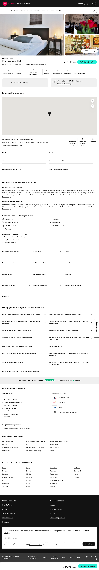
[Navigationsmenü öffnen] (94, 3)
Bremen (28, 480)
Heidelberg (54, 468)
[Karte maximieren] (92, 101)
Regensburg (54, 474)
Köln (3, 480)
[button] (95, 11)
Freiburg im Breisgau (56, 480)
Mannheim (53, 477)
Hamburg (5, 474)
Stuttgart (5, 486)
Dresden (29, 471)
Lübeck (52, 486)
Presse (52, 513)
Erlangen (77, 477)
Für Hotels (5, 509)
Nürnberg (29, 474)
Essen (28, 486)
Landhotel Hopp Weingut (34, 450)
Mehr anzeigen (6, 197)
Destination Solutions (8, 513)
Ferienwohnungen (7, 518)
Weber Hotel (54, 444)
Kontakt (52, 505)
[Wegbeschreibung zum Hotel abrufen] (92, 106)
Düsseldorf (5, 483)
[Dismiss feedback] (96, 334)
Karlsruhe (77, 468)
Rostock (53, 471)
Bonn (28, 483)
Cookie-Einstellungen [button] (54, 557)
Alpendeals (5, 522)
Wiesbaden (54, 483)
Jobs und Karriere (56, 509)
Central (4, 444)
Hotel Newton (54, 447)
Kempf (52, 450)
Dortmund (77, 471)
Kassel (76, 474)
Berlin (4, 468)
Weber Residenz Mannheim (59, 441)
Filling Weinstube (7, 441)
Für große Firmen (7, 505)
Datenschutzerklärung (35, 545)
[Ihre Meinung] (96, 328)
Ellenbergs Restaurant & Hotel (36, 447)
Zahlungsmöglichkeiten (57, 518)
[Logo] (5, 4)
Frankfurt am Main (8, 477)
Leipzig (28, 468)
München (5, 471)
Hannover (29, 477)
